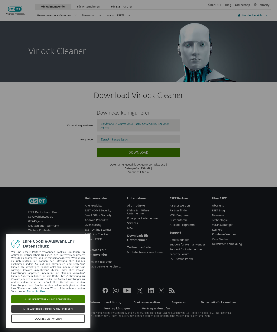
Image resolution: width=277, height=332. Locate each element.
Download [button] (138, 152)
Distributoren (178, 220)
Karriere (217, 229)
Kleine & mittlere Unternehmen (138, 211)
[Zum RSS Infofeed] (172, 292)
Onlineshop (242, 5)
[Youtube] (127, 292)
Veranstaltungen (222, 224)
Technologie (220, 220)
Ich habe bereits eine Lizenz (103, 266)
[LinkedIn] (151, 292)
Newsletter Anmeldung (227, 244)
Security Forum (179, 254)
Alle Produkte (93, 205)
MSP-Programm (180, 215)
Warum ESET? (115, 15)
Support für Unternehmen (186, 249)
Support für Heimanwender (187, 244)
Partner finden (179, 210)
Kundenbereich (252, 15)
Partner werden (180, 205)
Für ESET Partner (121, 6)
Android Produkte (96, 220)
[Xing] (161, 292)
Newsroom (219, 215)
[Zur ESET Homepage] (15, 10)
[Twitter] (140, 292)
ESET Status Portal (181, 259)
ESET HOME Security (98, 210)
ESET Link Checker (96, 234)
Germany (263, 5)
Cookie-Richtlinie (36, 291)
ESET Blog (218, 210)
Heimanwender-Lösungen (54, 15)
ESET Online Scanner (98, 229)
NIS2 (130, 228)
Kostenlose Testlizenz (98, 262)
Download (88, 15)
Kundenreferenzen (224, 234)
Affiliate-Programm (182, 224)
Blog (228, 5)
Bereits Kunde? (179, 240)
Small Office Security (98, 215)
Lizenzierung (93, 224)
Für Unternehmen (88, 6)
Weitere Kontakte (39, 230)
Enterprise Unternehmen (143, 218)
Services (132, 223)
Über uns (218, 205)
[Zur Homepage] (37, 200)
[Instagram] (116, 292)
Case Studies (220, 239)
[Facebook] (105, 292)
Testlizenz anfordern (140, 247)
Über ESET (214, 5)
